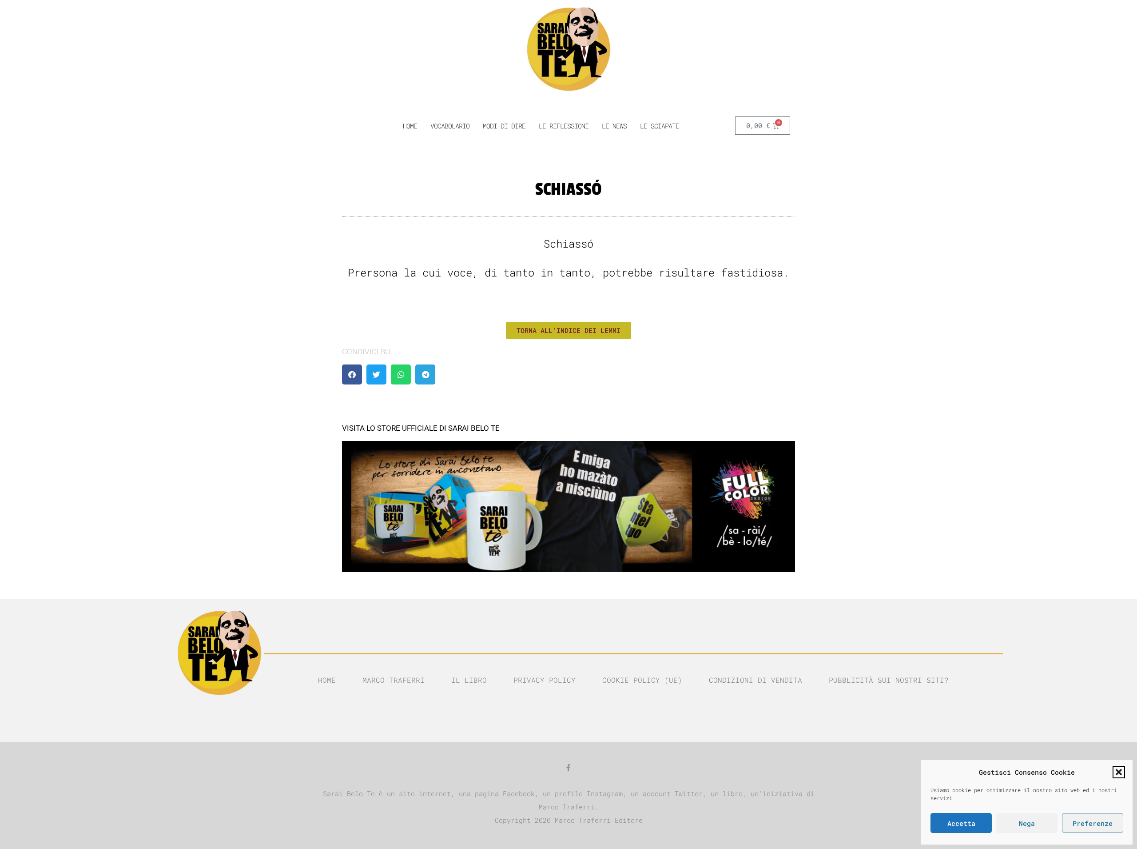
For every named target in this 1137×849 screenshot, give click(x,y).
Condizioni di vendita (755, 680)
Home (327, 680)
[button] (1118, 772)
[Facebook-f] (568, 767)
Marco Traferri (393, 680)
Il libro (469, 680)
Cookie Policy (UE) (642, 680)
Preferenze (1093, 823)
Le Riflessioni (563, 125)
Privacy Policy (544, 680)
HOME (410, 125)
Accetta (961, 823)
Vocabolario (449, 125)
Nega (1027, 823)
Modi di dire (504, 125)
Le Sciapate (659, 125)
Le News (614, 125)
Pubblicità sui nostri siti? (889, 680)
